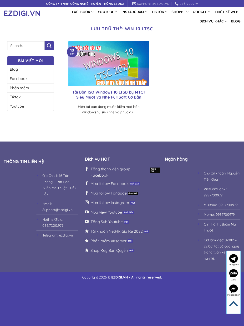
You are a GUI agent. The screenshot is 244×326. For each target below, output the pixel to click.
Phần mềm (19, 87)
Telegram (233, 264)
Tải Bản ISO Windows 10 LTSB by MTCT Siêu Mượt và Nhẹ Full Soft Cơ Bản (108, 94)
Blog (235, 21)
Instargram (133, 12)
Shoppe (178, 12)
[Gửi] (49, 45)
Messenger (233, 294)
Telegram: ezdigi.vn (57, 235)
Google (200, 12)
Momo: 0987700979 (219, 214)
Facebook (81, 12)
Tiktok (158, 12)
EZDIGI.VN (22, 13)
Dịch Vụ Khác (211, 21)
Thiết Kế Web (226, 12)
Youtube (106, 12)
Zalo (233, 279)
